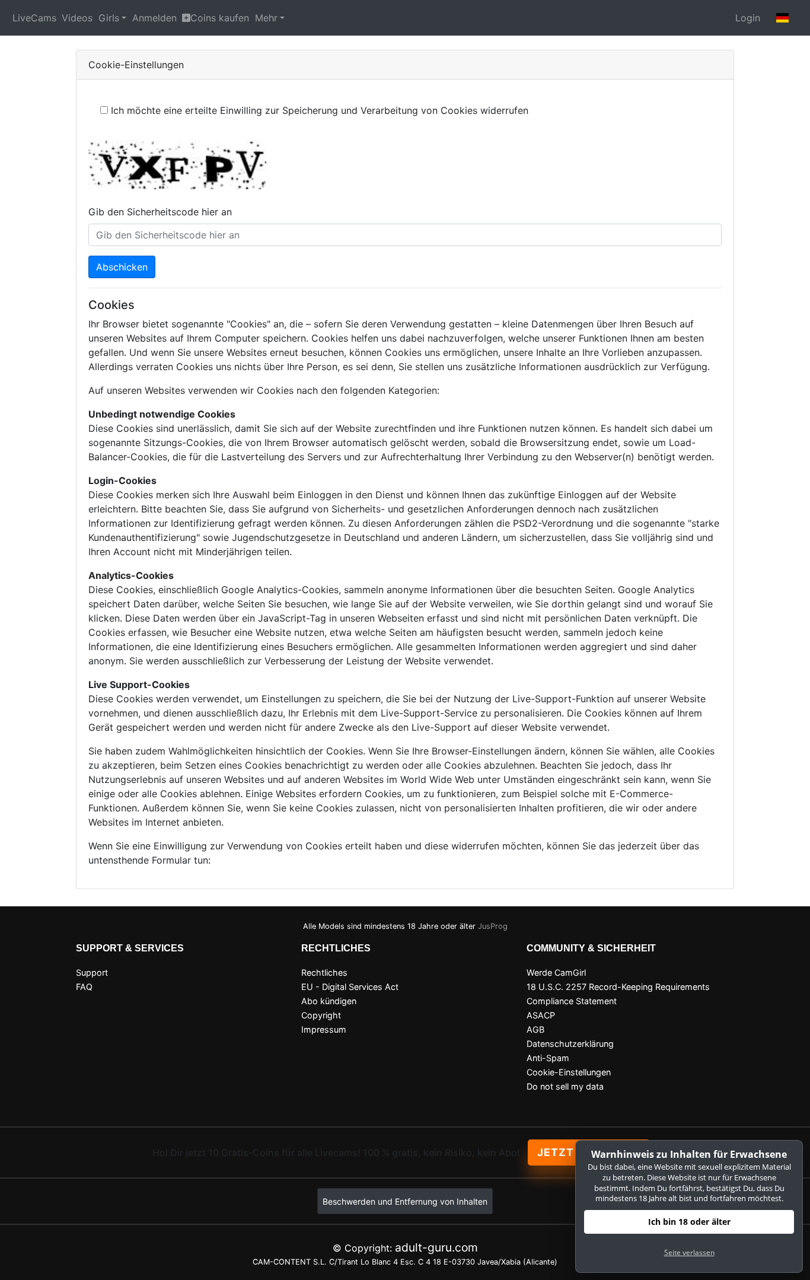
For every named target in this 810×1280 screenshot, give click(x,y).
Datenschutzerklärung (570, 1044)
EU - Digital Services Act (349, 987)
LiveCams (34, 18)
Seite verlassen (689, 1252)
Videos (77, 18)
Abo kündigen (328, 1001)
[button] (783, 18)
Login (747, 18)
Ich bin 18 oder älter (689, 1221)
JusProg (493, 926)
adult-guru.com (436, 1247)
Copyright (321, 1015)
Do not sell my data (565, 1086)
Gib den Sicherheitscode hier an (160, 212)
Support (92, 972)
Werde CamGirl (556, 972)
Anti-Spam (548, 1058)
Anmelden (154, 18)
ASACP (541, 1015)
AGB (535, 1029)
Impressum (323, 1029)
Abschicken (122, 267)
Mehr (266, 18)
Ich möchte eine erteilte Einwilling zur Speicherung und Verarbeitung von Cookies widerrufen (319, 110)
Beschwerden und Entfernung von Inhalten (405, 1201)
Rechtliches (324, 972)
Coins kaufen (219, 18)
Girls (108, 18)
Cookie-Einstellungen (569, 1072)
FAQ (84, 987)
